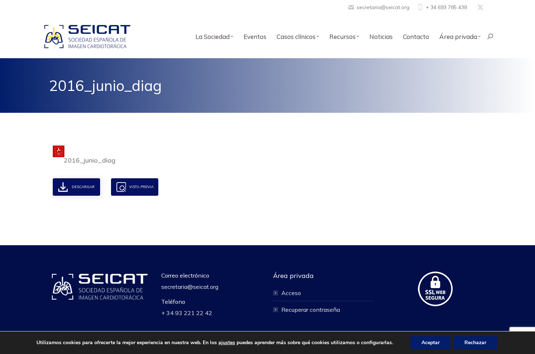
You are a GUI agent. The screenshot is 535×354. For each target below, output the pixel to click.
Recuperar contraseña (310, 309)
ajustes (226, 342)
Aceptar (430, 342)
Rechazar (475, 342)
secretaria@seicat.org (383, 7)
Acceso (291, 293)
